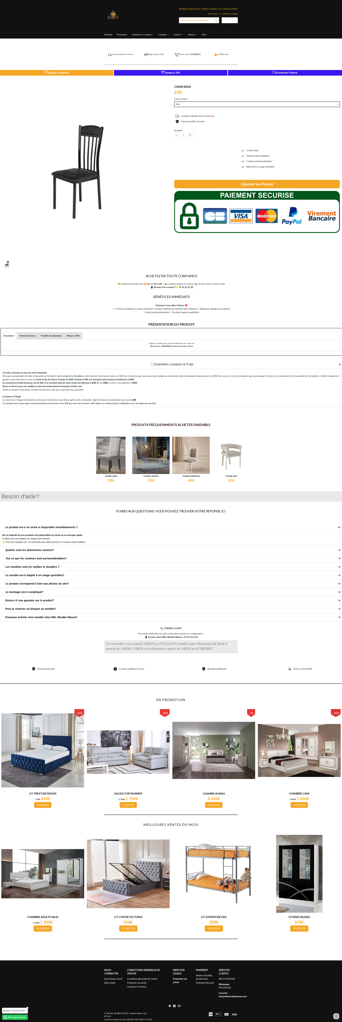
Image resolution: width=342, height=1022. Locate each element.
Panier (231, 20)
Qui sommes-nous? (113, 979)
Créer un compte (230, 14)
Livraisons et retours (136, 987)
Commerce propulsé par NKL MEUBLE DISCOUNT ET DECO (128, 1020)
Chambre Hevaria (214, 793)
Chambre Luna (299, 793)
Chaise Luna (111, 476)
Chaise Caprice (151, 476)
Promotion (122, 34)
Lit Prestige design (42, 793)
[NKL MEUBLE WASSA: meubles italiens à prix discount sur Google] (179, 1006)
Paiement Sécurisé (205, 983)
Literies (178, 34)
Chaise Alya (231, 476)
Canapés (162, 34)
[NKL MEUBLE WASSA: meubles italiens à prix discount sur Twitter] (169, 1006)
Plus (204, 34)
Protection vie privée (137, 983)
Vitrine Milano (299, 917)
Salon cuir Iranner (128, 793)
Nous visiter (109, 983)
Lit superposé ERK (213, 917)
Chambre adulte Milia (42, 917)
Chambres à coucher (142, 34)
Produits (108, 34)
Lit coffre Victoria (128, 917)
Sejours (192, 34)
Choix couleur (180, 99)
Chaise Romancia (191, 476)
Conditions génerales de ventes (142, 979)
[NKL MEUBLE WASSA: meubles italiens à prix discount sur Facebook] (174, 1006)
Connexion (213, 14)
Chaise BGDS (182, 86)
